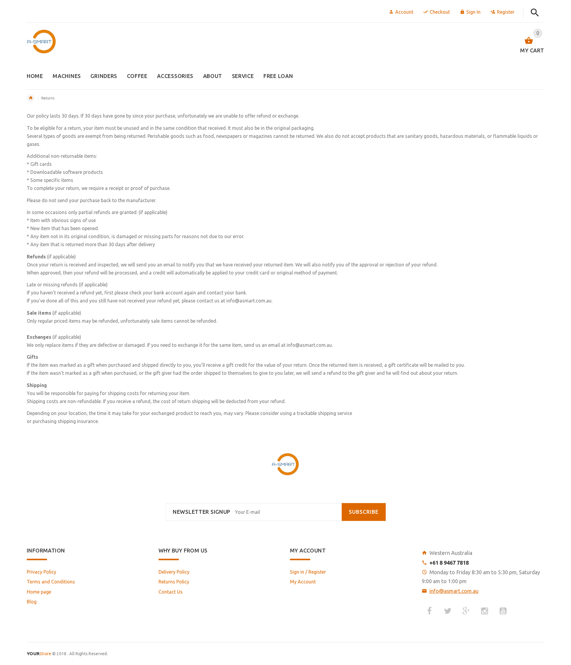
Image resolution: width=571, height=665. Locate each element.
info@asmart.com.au (454, 591)
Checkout (440, 12)
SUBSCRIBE (364, 512)
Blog (32, 601)
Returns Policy (174, 581)
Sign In (473, 12)
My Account (303, 581)
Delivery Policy (174, 572)
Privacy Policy (41, 572)
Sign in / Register (308, 572)
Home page (39, 591)
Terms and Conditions (51, 581)
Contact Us (171, 591)
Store (39, 653)
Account (404, 12)
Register (505, 12)
